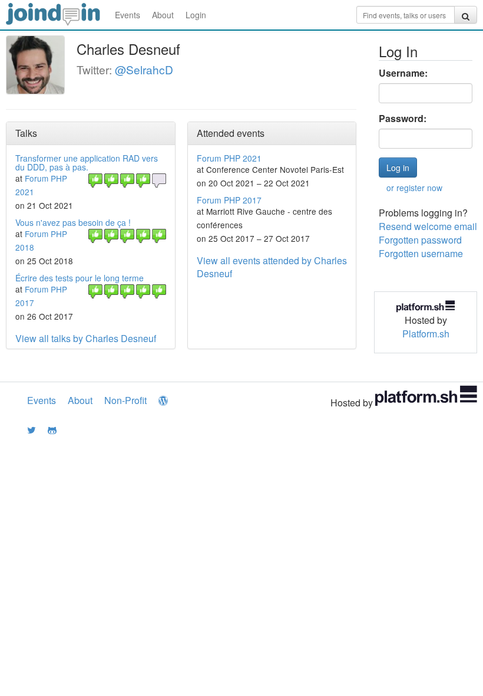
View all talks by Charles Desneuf (85, 338)
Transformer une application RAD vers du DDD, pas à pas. (86, 162)
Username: (403, 73)
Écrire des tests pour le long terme (79, 278)
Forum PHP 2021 (229, 158)
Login (196, 15)
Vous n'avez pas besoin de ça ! (73, 222)
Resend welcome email (428, 226)
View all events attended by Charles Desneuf (272, 267)
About (163, 15)
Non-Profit (125, 400)
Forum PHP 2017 (229, 200)
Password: (402, 118)
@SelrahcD (144, 69)
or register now (414, 187)
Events (127, 15)
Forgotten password (420, 240)
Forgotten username (421, 253)
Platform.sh (425, 333)
